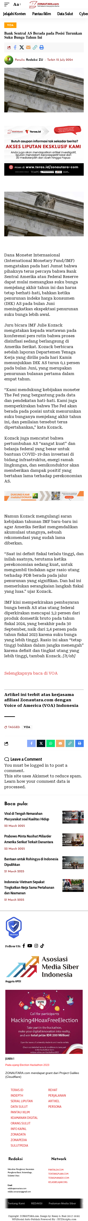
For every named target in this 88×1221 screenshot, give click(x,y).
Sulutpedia (19, 1145)
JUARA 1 (9, 1059)
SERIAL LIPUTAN (22, 1101)
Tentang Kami (16, 1203)
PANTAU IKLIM (20, 1112)
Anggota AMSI (13, 981)
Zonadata (18, 1134)
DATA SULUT (19, 1107)
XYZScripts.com (66, 1219)
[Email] (28, 47)
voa (10, 25)
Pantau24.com (56, 1169)
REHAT (52, 1090)
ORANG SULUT (21, 1123)
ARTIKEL (54, 1101)
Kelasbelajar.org (57, 1182)
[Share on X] (22, 47)
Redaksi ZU (34, 60)
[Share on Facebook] (15, 47)
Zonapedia (19, 1140)
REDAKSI (36, 1203)
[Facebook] (23, 946)
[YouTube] (29, 946)
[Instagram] (36, 946)
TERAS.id (17, 1090)
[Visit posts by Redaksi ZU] (8, 60)
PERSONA (55, 1107)
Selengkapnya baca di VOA (31, 673)
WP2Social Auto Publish (26, 1219)
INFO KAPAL (18, 1129)
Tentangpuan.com (58, 1173)
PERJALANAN (57, 1095)
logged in (39, 765)
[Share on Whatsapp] (50, 743)
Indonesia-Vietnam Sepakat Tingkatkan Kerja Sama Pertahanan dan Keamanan (29, 887)
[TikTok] (42, 946)
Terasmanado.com (58, 1177)
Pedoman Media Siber (62, 1203)
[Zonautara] (44, 4)
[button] (8, 4)
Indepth (17, 1095)
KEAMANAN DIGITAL (24, 1118)
